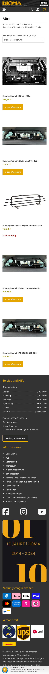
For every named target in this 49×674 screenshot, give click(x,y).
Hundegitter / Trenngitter (12, 27)
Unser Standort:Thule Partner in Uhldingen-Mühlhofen (20, 428)
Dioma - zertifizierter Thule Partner (16, 24)
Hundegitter (30, 27)
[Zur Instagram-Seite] (23, 512)
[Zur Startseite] (24, 3)
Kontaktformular (9, 422)
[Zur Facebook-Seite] (5, 512)
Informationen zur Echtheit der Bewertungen (23, 671)
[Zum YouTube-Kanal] (42, 512)
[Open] (4, 9)
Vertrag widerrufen (15, 438)
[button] (12, 107)
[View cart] (45, 9)
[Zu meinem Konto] (37, 9)
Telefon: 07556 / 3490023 (14, 418)
